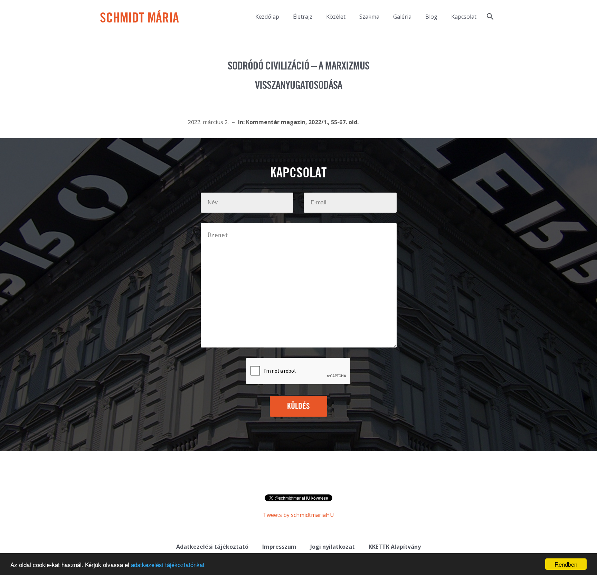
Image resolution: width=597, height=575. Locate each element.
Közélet (335, 16)
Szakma (369, 16)
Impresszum (279, 546)
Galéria (402, 16)
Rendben (566, 564)
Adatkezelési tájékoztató (212, 546)
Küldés (298, 406)
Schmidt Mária (139, 19)
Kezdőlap (267, 16)
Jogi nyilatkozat (332, 546)
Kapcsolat (463, 16)
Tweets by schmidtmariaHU (298, 515)
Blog (431, 16)
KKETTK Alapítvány (395, 546)
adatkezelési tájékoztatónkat (168, 564)
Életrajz (302, 16)
